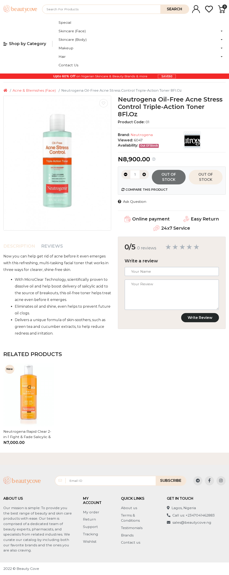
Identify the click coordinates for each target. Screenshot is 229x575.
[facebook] (209, 480)
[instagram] (221, 480)
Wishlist (90, 541)
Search (174, 9)
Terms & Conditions (130, 518)
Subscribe (170, 480)
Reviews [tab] (52, 246)
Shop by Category (27, 43)
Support (90, 527)
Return (89, 519)
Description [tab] (19, 246)
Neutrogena (142, 135)
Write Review (200, 318)
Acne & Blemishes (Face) (34, 90)
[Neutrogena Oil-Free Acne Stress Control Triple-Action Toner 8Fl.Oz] (57, 163)
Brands (127, 535)
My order (91, 512)
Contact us (130, 542)
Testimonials (131, 528)
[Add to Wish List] (103, 103)
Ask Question (134, 201)
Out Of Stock (168, 177)
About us (129, 508)
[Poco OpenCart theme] (22, 480)
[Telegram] (197, 480)
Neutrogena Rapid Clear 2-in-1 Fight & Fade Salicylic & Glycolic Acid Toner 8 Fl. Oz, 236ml (27, 434)
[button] (140, 31)
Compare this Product (146, 189)
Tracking (90, 534)
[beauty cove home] (20, 9)
